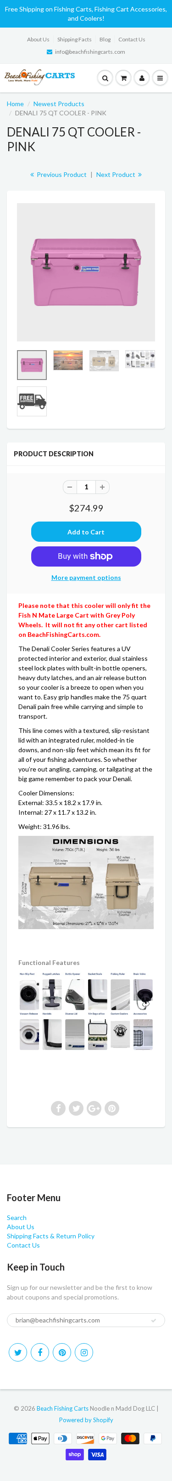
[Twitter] (18, 1352)
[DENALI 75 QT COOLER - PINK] (86, 272)
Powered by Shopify (86, 1420)
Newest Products (58, 104)
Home (15, 104)
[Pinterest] (62, 1352)
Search (17, 1217)
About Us (38, 39)
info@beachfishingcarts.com (90, 51)
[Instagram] (84, 1352)
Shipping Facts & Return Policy (50, 1236)
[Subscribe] (153, 1320)
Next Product (116, 174)
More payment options (86, 577)
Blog (105, 39)
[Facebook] (40, 1352)
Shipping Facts (74, 39)
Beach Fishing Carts (63, 1408)
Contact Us (131, 39)
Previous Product (61, 174)
